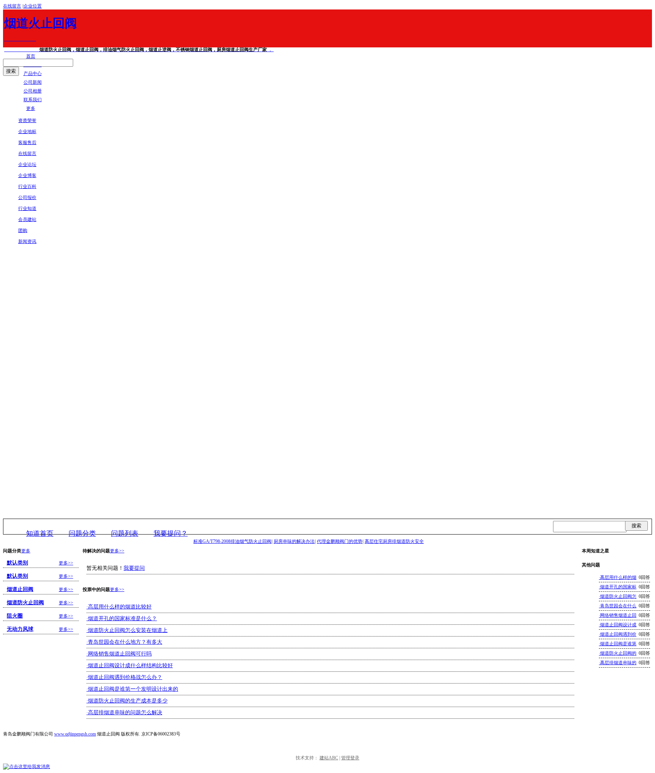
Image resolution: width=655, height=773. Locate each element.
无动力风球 (20, 629)
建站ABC (329, 757)
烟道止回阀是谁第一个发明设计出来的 (132, 689)
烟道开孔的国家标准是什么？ (121, 618)
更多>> (117, 550)
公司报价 (27, 197)
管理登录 (350, 757)
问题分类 (82, 533)
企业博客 (27, 175)
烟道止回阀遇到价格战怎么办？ (124, 677)
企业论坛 (27, 164)
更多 (25, 550)
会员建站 (27, 219)
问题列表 (124, 533)
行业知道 (27, 208)
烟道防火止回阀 (25, 602)
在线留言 (12, 6)
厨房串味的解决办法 (294, 541)
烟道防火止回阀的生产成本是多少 (127, 701)
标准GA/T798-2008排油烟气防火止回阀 (232, 541)
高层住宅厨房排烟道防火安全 (394, 541)
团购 (22, 230)
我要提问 (134, 568)
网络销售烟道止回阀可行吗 (119, 654)
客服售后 (27, 142)
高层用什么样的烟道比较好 (119, 607)
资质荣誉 (27, 120)
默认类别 (17, 563)
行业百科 (27, 186)
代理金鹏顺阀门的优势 (339, 541)
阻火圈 (15, 616)
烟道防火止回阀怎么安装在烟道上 (127, 630)
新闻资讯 (27, 241)
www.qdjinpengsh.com (75, 734)
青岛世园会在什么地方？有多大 (124, 642)
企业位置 (33, 6)
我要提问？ (171, 533)
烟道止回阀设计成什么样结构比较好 (129, 665)
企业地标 (27, 131)
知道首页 (39, 533)
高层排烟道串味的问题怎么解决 (124, 712)
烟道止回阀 (20, 589)
